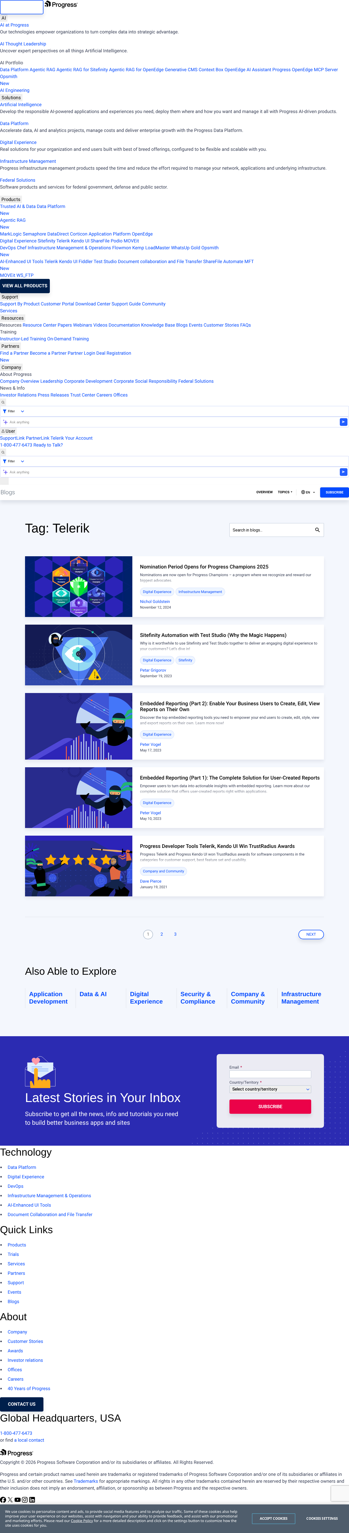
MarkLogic (11, 234)
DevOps (8, 248)
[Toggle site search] (3, 452)
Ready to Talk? (48, 445)
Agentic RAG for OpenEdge (136, 69)
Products (11, 199)
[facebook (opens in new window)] (3, 1501)
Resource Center (39, 325)
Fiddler (86, 261)
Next (311, 934)
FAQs (245, 325)
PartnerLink (37, 438)
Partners (10, 346)
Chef (21, 248)
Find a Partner (14, 353)
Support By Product (20, 304)
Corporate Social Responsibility (145, 381)
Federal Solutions (17, 180)
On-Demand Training (68, 339)
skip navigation (22, 7)
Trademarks (86, 1481)
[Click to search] (317, 530)
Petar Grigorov (153, 670)
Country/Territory (244, 1083)
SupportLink (12, 438)
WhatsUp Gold (185, 248)
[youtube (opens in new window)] (18, 1501)
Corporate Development (88, 381)
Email (234, 1068)
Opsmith (8, 80)
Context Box (211, 69)
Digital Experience (18, 142)
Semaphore (34, 234)
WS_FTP (24, 275)
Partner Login (81, 353)
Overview (265, 492)
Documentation (124, 325)
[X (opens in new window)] (10, 1501)
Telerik (63, 241)
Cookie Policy (82, 1520)
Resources (13, 318)
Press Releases (53, 395)
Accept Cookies (274, 1518)
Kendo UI (80, 241)
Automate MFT (127, 265)
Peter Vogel (150, 744)
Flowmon (121, 248)
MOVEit (131, 241)
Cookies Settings (322, 1518)
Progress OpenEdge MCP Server (305, 69)
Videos (100, 325)
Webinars (82, 325)
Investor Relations (18, 395)
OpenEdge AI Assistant (248, 69)
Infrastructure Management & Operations (69, 248)
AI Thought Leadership (23, 44)
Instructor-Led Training (23, 339)
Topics (283, 492)
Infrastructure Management (28, 161)
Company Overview (19, 381)
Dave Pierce (150, 881)
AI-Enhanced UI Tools (21, 261)
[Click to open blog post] (78, 586)
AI (4, 18)
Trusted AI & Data (18, 206)
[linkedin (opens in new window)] (32, 1501)
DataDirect (58, 234)
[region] (174, 1518)
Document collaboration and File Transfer (160, 261)
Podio (116, 241)
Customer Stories (221, 325)
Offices (120, 395)
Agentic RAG (42, 69)
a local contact (29, 1440)
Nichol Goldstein (155, 601)
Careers (104, 395)
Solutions (11, 97)
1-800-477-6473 (16, 445)
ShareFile (100, 241)
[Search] (3, 402)
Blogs (182, 325)
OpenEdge (142, 234)
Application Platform (110, 234)
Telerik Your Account (71, 438)
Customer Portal (57, 304)
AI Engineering (14, 90)
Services (8, 311)
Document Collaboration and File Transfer (50, 1214)
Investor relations (25, 1360)
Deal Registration (65, 357)
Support (10, 297)
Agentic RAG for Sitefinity (82, 69)
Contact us (22, 1404)
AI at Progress (14, 25)
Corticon (78, 234)
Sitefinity (46, 241)
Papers (64, 325)
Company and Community (163, 871)
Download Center (92, 304)
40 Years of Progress (29, 1388)
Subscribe (334, 492)
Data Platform (14, 69)
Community (153, 304)
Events (195, 325)
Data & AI (93, 994)
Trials (13, 1254)
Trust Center (82, 395)
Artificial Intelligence (21, 104)
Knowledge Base (158, 325)
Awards (15, 1351)
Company (11, 367)
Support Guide (126, 304)
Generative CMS (181, 69)
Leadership (51, 381)
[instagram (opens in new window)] (25, 1501)
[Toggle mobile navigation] (4, 481)
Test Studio (105, 261)
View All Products (24, 286)
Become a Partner (48, 353)
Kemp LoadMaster (151, 248)
